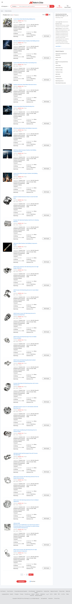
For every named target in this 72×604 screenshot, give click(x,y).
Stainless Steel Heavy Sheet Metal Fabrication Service (24, 84)
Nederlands (42, 594)
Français (21, 594)
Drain (57, 59)
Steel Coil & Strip (59, 67)
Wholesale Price (39, 591)
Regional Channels (54, 591)
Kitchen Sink (58, 57)
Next (31, 574)
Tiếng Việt (32, 595)
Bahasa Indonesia (38, 595)
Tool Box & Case (59, 72)
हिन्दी (59, 594)
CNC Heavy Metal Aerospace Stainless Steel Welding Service (26, 40)
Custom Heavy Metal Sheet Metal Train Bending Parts (25, 62)
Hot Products (3, 591)
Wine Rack (58, 74)
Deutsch (37, 594)
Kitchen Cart (58, 76)
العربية (47, 594)
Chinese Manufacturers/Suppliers (20, 591)
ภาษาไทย (63, 594)
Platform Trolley (59, 69)
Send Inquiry (46, 36)
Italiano (33, 594)
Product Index (61, 591)
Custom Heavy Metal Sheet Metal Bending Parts (23, 106)
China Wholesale (32, 591)
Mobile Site (68, 591)
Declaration (50, 598)
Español (11, 594)
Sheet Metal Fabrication (61, 83)
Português (16, 594)
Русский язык (27, 594)
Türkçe (67, 594)
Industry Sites (46, 591)
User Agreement (44, 598)
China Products (10, 591)
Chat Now (33, 581)
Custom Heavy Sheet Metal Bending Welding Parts (24, 19)
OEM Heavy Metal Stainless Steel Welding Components (25, 128)
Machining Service (59, 80)
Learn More (59, 46)
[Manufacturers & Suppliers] (36, 2)
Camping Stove (59, 78)
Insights (36, 592)
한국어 (51, 594)
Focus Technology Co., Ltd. (27, 598)
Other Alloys (58, 65)
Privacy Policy (57, 598)
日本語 (55, 594)
